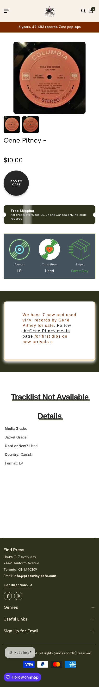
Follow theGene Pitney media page (47, 330)
